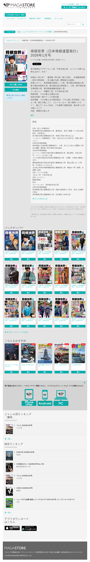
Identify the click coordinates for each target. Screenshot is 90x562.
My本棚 (71, 4)
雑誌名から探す (35, 18)
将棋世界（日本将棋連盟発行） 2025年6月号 (78, 319)
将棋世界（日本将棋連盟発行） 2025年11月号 (78, 286)
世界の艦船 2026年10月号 (44, 365)
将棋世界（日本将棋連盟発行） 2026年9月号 (11, 252)
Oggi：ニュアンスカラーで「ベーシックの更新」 (35, 32)
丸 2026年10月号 (76, 364)
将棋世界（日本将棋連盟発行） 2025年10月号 (11, 319)
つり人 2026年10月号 (61, 364)
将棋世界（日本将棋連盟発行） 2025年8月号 (44, 319)
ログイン (65, 4)
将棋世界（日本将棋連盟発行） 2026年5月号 (78, 252)
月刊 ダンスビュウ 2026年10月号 (11, 365)
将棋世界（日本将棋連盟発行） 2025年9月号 (28, 319)
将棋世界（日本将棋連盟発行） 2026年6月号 (61, 252)
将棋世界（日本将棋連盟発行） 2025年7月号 (61, 319)
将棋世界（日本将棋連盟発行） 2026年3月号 (28, 286)
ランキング (22, 18)
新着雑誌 (47, 18)
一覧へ (9, 439)
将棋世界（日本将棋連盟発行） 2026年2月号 (44, 286)
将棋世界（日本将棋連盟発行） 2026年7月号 (44, 252)
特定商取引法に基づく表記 (44, 552)
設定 (77, 4)
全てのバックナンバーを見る (17, 332)
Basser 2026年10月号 (28, 364)
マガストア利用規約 (11, 552)
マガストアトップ (12, 40)
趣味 (32, 115)
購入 (11, 259)
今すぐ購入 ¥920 (16, 85)
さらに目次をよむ (41, 199)
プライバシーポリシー (28, 552)
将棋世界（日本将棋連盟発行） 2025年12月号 (61, 286)
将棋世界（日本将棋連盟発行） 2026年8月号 (28, 252)
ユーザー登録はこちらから (75, 7)
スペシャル (58, 18)
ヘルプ (84, 4)
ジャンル (9, 18)
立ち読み (16, 90)
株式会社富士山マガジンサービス (71, 552)
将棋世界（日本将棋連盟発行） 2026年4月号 (11, 286)
